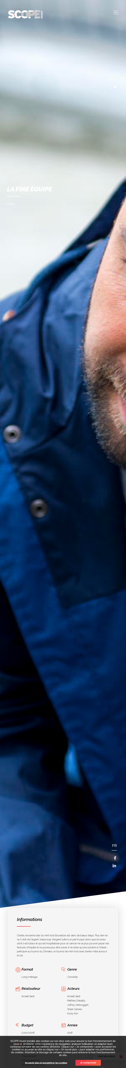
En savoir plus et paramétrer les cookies (46, 1063)
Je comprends (88, 1062)
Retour (11, 204)
